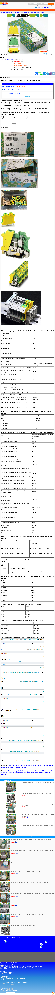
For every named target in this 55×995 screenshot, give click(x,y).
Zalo (3, 984)
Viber (3, 987)
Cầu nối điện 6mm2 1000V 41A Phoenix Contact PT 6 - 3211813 (36, 793)
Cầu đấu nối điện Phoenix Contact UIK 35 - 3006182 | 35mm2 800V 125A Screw (28, 914)
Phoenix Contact (9, 59)
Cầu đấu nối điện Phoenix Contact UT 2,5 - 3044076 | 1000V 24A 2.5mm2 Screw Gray (30, 871)
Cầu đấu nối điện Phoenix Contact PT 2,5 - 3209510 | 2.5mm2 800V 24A (38, 782)
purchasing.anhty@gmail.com (11, 982)
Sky (2, 989)
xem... (22, 61)
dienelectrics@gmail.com (10, 974)
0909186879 (46, 7)
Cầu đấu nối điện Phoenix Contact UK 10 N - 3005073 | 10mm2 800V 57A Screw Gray (30, 882)
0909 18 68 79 (8, 973)
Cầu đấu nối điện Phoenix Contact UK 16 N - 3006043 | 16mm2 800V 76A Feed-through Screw (32, 904)
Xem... (16, 842)
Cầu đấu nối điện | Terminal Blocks (37, 12)
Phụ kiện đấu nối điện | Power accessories (20, 12)
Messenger (4, 988)
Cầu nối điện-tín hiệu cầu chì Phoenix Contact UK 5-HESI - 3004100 (37, 825)
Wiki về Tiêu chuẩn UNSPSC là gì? (12, 93)
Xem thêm (27, 96)
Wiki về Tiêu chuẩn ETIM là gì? (11, 89)
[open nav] (1, 10)
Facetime (4, 985)
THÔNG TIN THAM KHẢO (8, 84)
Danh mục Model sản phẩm (14, 86)
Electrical (8, 12)
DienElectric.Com (10, 992)
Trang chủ (3, 12)
